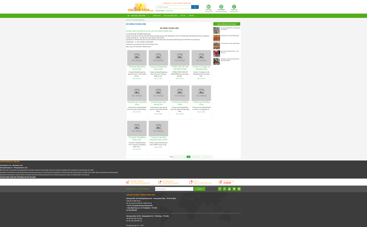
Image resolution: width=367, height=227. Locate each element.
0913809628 (228, 1)
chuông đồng (169, 10)
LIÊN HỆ (191, 16)
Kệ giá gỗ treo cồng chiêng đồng (230, 35)
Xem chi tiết (137, 78)
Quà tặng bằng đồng (138, 20)
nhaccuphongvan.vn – (7, 167)
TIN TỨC (183, 16)
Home (128, 20)
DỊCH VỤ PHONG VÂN (170, 16)
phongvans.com (17, 165)
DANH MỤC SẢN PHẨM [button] (138, 16)
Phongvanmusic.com (20, 167)
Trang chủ (157, 16)
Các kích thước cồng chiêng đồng (230, 43)
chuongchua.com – (6, 165)
